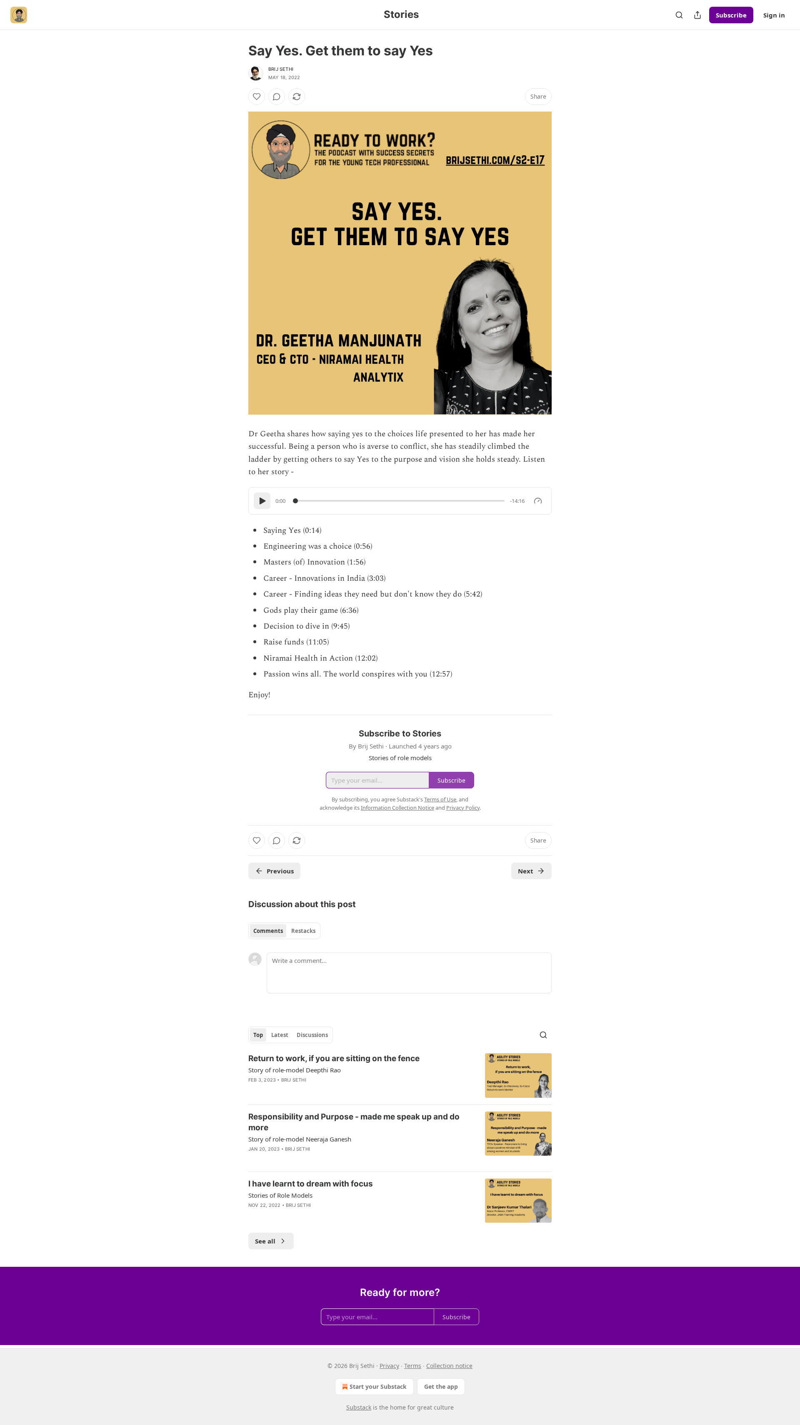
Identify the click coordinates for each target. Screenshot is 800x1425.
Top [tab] (258, 1035)
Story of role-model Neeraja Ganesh (299, 1139)
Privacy (389, 1366)
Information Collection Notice (397, 807)
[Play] (262, 500)
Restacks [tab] (303, 931)
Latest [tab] (279, 1035)
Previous (280, 871)
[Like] (256, 96)
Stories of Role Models (280, 1195)
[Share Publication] (697, 15)
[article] (400, 1075)
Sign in (774, 15)
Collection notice (449, 1366)
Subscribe (731, 15)
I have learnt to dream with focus (310, 1184)
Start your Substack (378, 1386)
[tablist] (284, 931)
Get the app (441, 1386)
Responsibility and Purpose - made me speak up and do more (354, 1122)
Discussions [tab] (312, 1035)
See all (265, 1241)
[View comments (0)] (276, 96)
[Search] (679, 15)
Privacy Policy (463, 807)
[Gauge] (538, 500)
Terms (412, 1366)
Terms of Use (440, 799)
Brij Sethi (280, 69)
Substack (358, 1407)
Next (525, 871)
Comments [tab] (268, 931)
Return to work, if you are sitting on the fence (334, 1058)
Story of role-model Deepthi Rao (294, 1070)
